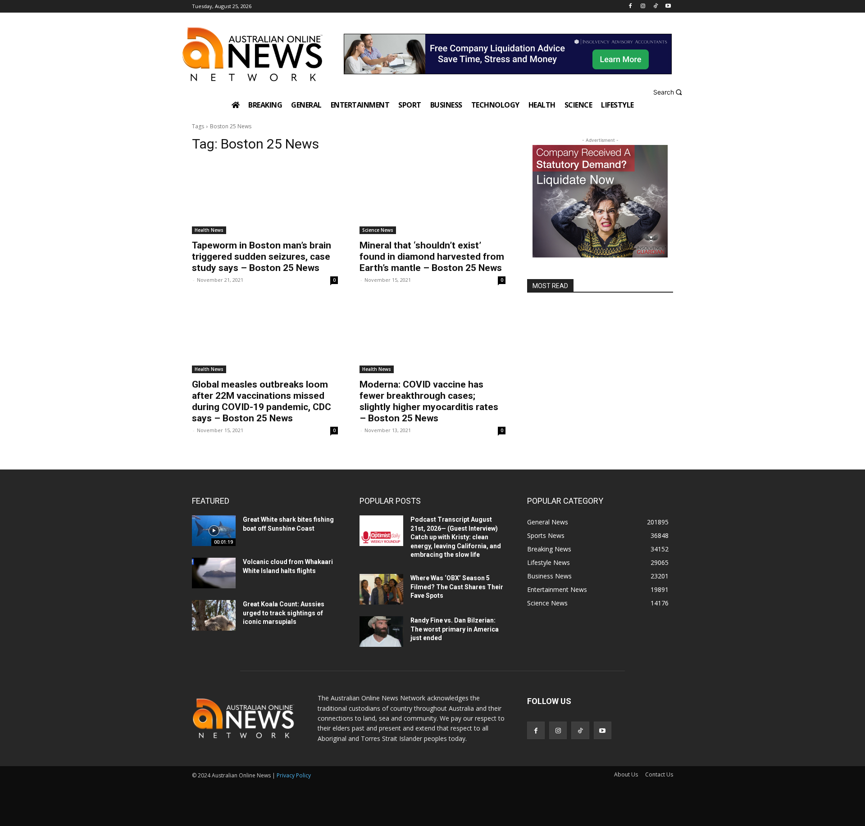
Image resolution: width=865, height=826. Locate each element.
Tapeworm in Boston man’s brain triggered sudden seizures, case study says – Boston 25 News (261, 256)
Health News (209, 230)
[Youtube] (668, 6)
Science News (377, 230)
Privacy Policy (294, 775)
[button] (668, 92)
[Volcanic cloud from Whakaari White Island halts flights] (214, 573)
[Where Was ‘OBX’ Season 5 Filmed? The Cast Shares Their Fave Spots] (381, 589)
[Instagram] (643, 6)
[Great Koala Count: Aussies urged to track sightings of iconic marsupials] (214, 615)
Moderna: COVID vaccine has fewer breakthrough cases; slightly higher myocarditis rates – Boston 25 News (429, 401)
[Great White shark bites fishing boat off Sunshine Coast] (214, 530)
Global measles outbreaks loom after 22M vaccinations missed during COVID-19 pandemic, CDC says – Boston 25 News (261, 401)
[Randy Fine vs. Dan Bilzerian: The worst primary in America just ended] (381, 631)
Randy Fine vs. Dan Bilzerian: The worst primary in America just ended (454, 629)
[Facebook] (630, 6)
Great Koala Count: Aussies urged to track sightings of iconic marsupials (283, 612)
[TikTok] (655, 6)
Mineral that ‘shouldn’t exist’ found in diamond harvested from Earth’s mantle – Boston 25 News (432, 256)
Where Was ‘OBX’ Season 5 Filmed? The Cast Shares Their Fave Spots (456, 586)
